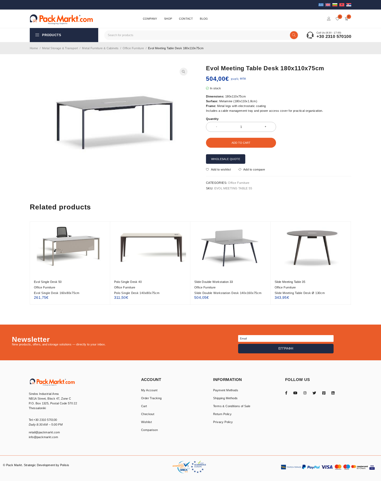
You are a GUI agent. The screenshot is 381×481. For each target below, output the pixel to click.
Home (34, 48)
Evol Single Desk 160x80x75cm (57, 293)
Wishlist (146, 422)
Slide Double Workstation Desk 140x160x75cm (228, 293)
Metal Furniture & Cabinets (100, 48)
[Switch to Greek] (321, 4)
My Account (149, 390)
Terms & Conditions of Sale (231, 406)
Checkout (147, 414)
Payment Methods (225, 390)
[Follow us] (314, 393)
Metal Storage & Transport (60, 48)
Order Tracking (151, 398)
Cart (144, 406)
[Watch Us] (295, 393)
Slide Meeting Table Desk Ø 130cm (300, 293)
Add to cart (241, 142)
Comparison (149, 430)
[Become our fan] (286, 393)
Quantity (212, 118)
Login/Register (328, 18)
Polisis (64, 465)
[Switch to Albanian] (342, 4)
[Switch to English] (328, 4)
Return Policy (222, 414)
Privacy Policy (223, 422)
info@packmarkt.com (43, 437)
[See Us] (305, 393)
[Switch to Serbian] (348, 4)
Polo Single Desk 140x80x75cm (137, 293)
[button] (184, 72)
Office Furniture (133, 48)
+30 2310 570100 (334, 36)
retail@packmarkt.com (44, 432)
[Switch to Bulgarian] (335, 4)
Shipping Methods (225, 398)
